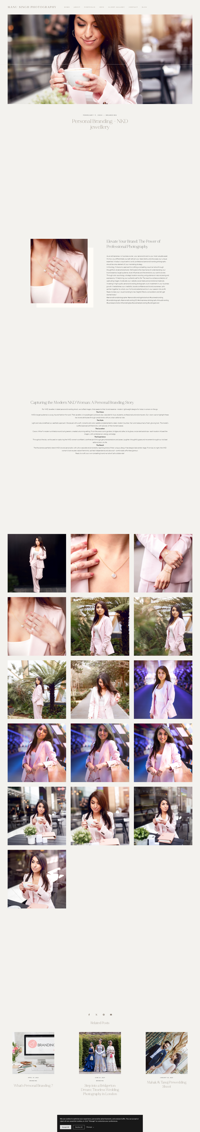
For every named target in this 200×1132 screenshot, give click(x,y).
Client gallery (116, 7)
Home (67, 7)
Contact (133, 7)
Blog (144, 7)
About (77, 7)
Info (101, 7)
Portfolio (89, 7)
